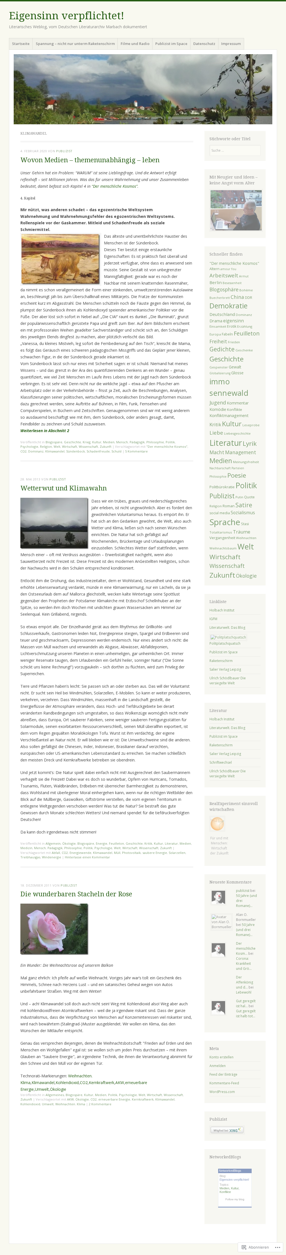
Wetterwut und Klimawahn (63, 488)
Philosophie (155, 442)
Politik (170, 442)
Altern (214, 268)
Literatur (171, 843)
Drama (215, 320)
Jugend (217, 402)
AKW (119, 1082)
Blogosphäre (224, 289)
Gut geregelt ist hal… (246, 1003)
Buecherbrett (219, 298)
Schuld (116, 451)
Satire (243, 505)
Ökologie (69, 843)
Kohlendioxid (67, 1082)
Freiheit (218, 341)
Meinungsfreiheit (246, 462)
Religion (46, 446)
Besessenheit (232, 283)
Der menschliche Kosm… (246, 948)
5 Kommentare (136, 451)
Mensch (122, 442)
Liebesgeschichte (237, 433)
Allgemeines (55, 1095)
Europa (215, 334)
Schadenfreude (98, 451)
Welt (57, 446)
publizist (64, 151)
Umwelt (42, 1089)
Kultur (96, 442)
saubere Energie (154, 853)
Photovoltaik (131, 853)
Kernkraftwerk (101, 1082)
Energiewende (80, 853)
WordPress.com (222, 1091)
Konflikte (234, 409)
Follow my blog (234, 1199)
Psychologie (29, 446)
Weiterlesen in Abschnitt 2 (44, 430)
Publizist (222, 495)
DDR (248, 297)
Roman (229, 505)
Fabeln (227, 334)
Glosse (237, 372)
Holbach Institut (221, 610)
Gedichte (222, 349)
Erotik (231, 326)
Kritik (148, 843)
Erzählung (244, 326)
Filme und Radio (135, 43)
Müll (117, 853)
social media (219, 513)
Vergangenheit (222, 537)
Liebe (216, 432)
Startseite (21, 43)
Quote (249, 497)
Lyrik (250, 443)
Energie (101, 843)
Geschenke (244, 350)
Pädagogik (137, 442)
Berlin (215, 282)
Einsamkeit (217, 326)
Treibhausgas (30, 857)
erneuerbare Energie (114, 1099)
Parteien (238, 468)
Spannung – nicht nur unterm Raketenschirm (75, 43)
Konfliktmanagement (229, 415)
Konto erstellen (221, 1057)
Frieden (234, 342)
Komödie (217, 409)
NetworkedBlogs (230, 1170)
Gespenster (218, 367)
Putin (239, 497)
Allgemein (53, 843)
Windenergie (51, 857)
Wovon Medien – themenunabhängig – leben (89, 160)
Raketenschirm (221, 660)
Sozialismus (243, 512)
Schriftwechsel (220, 762)
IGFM (213, 618)
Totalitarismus (220, 532)
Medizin (26, 848)
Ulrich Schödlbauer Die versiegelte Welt (227, 680)
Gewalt (235, 367)
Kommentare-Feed (224, 1083)
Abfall (56, 853)
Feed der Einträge (223, 1074)
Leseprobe (250, 425)
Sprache (224, 522)
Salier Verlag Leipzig (225, 669)
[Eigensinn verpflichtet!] (143, 89)
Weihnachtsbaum (223, 548)
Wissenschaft (88, 446)
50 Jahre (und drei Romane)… (245, 929)
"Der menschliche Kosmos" (166, 446)
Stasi (245, 523)
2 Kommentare (100, 1104)
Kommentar (238, 403)
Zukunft (105, 446)
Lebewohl (243, 992)
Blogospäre (54, 442)
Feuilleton (116, 843)
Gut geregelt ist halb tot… (246, 1013)
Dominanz (36, 451)
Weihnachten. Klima (70, 1104)
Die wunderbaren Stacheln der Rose (76, 894)
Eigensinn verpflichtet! (66, 16)
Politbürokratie (222, 486)
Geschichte (72, 442)
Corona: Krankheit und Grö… (244, 963)
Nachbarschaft (220, 468)
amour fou (228, 269)
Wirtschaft (69, 446)
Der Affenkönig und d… (244, 982)
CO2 (23, 451)
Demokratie (228, 305)
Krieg (86, 442)
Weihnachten (246, 538)
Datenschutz (204, 43)
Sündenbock (75, 451)
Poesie (236, 475)
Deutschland (222, 314)
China (237, 297)
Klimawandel (55, 451)
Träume (241, 532)
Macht (216, 452)
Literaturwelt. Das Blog (227, 627)
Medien (109, 442)
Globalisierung (219, 373)
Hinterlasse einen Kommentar (87, 857)
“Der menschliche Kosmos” (114, 186)
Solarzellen (177, 853)
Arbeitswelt (223, 275)
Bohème (246, 290)
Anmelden (217, 1065)
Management (240, 452)
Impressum (231, 43)
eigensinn (233, 321)
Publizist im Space (171, 43)
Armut (244, 276)
